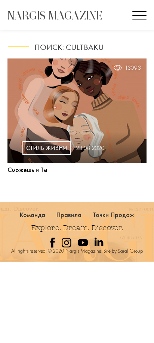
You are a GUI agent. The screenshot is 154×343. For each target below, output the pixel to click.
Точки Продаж (114, 214)
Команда (33, 214)
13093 (133, 68)
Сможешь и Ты (27, 169)
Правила (69, 214)
